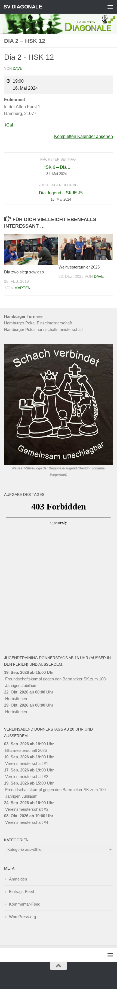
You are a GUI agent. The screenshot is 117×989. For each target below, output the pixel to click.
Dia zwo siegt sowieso (24, 272)
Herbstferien (16, 698)
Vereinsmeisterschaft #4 (26, 822)
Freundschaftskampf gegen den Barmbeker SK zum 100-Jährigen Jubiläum (56, 682)
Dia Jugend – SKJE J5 (61, 196)
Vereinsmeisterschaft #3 (26, 809)
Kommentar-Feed (24, 904)
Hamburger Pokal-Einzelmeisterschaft (38, 323)
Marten (22, 288)
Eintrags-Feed (21, 891)
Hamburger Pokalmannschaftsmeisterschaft (43, 329)
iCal (9, 125)
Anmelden (18, 879)
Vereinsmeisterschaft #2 (26, 776)
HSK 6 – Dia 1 (56, 170)
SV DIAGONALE (23, 7)
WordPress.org (22, 916)
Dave (17, 69)
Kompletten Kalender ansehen (83, 136)
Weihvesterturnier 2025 (79, 267)
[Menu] (110, 7)
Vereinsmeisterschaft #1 (26, 763)
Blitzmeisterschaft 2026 (26, 750)
